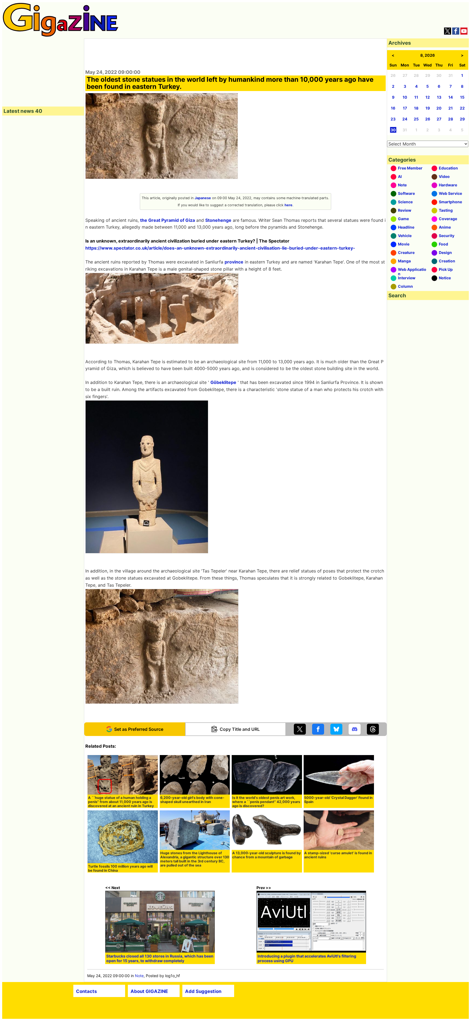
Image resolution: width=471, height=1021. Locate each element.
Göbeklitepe (223, 382)
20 (439, 108)
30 (393, 130)
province (234, 262)
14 (450, 97)
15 (462, 97)
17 (405, 108)
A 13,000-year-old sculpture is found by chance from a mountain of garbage (266, 855)
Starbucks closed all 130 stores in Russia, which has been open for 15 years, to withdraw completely (159, 958)
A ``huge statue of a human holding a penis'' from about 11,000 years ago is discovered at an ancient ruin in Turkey (121, 802)
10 (405, 97)
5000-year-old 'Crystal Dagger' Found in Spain (338, 800)
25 (416, 119)
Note (139, 975)
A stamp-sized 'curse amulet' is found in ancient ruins (338, 855)
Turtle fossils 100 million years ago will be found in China (120, 868)
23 (393, 119)
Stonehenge (218, 220)
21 (450, 108)
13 (439, 97)
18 (416, 108)
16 (393, 108)
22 (462, 108)
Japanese (203, 198)
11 (416, 97)
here (288, 205)
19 (427, 108)
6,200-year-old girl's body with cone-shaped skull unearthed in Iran (192, 800)
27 (439, 119)
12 (427, 97)
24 (404, 119)
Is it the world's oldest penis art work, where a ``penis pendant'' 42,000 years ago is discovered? (266, 802)
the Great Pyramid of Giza (167, 220)
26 (427, 119)
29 (462, 119)
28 (450, 119)
